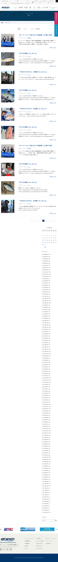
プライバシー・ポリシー (51, 538)
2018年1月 (45, 481)
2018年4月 (45, 474)
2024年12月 (45, 298)
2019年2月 (45, 452)
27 (51, 242)
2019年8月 (45, 439)
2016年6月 (45, 510)
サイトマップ (49, 541)
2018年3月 (45, 477)
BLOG (27, 548)
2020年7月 (45, 415)
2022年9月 (45, 358)
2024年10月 (45, 303)
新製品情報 (28, 541)
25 (47, 242)
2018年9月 (45, 463)
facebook (36, 1)
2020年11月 (45, 406)
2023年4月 (45, 342)
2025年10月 (45, 276)
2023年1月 (45, 349)
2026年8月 (45, 254)
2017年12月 (45, 483)
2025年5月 (45, 287)
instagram (43, 1)
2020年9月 (45, 411)
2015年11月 (45, 512)
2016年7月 (45, 508)
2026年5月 (45, 261)
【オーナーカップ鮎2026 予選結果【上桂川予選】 (36, 145)
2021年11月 (45, 380)
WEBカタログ (40, 548)
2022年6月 (45, 364)
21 (53, 240)
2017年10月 (45, 488)
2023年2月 (45, 347)
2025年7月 (45, 283)
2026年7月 (45, 256)
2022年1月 (45, 375)
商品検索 (27, 543)
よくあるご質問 (40, 541)
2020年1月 (45, 428)
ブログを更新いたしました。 (28, 53)
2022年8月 (45, 360)
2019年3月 (45, 450)
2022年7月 (45, 362)
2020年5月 (45, 419)
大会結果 (29, 37)
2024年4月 (45, 316)
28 (53, 242)
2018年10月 (45, 461)
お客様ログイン (49, 543)
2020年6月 (45, 417)
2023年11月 (45, 327)
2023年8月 (45, 333)
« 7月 (45, 246)
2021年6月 (45, 391)
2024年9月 (45, 305)
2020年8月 (45, 413)
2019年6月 (45, 444)
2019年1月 (45, 455)
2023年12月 (45, 325)
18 (47, 240)
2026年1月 (45, 269)
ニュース (7, 22)
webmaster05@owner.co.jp (9, 547)
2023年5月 (45, 340)
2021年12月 (45, 377)
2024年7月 (45, 309)
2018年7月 (45, 468)
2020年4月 (45, 422)
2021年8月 (45, 386)
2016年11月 (45, 499)
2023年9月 (45, 331)
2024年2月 (45, 320)
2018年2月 (45, 479)
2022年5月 (45, 366)
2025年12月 (45, 272)
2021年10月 (45, 382)
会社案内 (39, 538)
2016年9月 (45, 503)
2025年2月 (45, 294)
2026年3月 (45, 265)
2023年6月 (45, 338)
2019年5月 (45, 446)
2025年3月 (45, 291)
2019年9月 (45, 437)
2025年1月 (45, 296)
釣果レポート (40, 546)
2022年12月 (45, 351)
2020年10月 (45, 408)
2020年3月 (45, 424)
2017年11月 (45, 486)
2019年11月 (45, 433)
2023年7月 (45, 336)
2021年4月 (45, 395)
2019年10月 (45, 435)
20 (51, 240)
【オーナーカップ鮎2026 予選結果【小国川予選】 (36, 35)
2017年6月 (45, 494)
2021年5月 (45, 393)
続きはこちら (53, 47)
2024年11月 (45, 300)
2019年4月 (45, 448)
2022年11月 (45, 353)
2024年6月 (45, 311)
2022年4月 (45, 369)
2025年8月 (45, 280)
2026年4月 (45, 263)
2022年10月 (45, 355)
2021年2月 (45, 400)
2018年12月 (45, 457)
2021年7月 (45, 388)
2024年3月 (45, 318)
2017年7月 (45, 492)
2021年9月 (45, 384)
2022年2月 (45, 373)
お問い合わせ (40, 543)
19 (49, 240)
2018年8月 (45, 466)
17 (45, 240)
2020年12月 (45, 404)
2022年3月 (45, 371)
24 (45, 242)
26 (49, 242)
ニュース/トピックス (30, 538)
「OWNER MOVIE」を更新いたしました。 (33, 72)
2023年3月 (45, 344)
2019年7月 (45, 441)
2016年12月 (45, 497)
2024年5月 (45, 314)
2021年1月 (45, 402)
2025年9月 (45, 278)
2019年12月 (45, 430)
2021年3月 (45, 397)
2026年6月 (45, 258)
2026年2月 (45, 267)
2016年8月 (45, 505)
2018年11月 (45, 459)
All (19, 28)
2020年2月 (45, 426)
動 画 (27, 546)
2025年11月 (45, 274)
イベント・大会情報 (35, 28)
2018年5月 (45, 472)
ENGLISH (28, 3)
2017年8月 (45, 490)
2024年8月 (45, 307)
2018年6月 (45, 470)
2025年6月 (45, 285)
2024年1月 (45, 322)
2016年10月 (45, 501)
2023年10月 (45, 329)
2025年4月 (45, 289)
